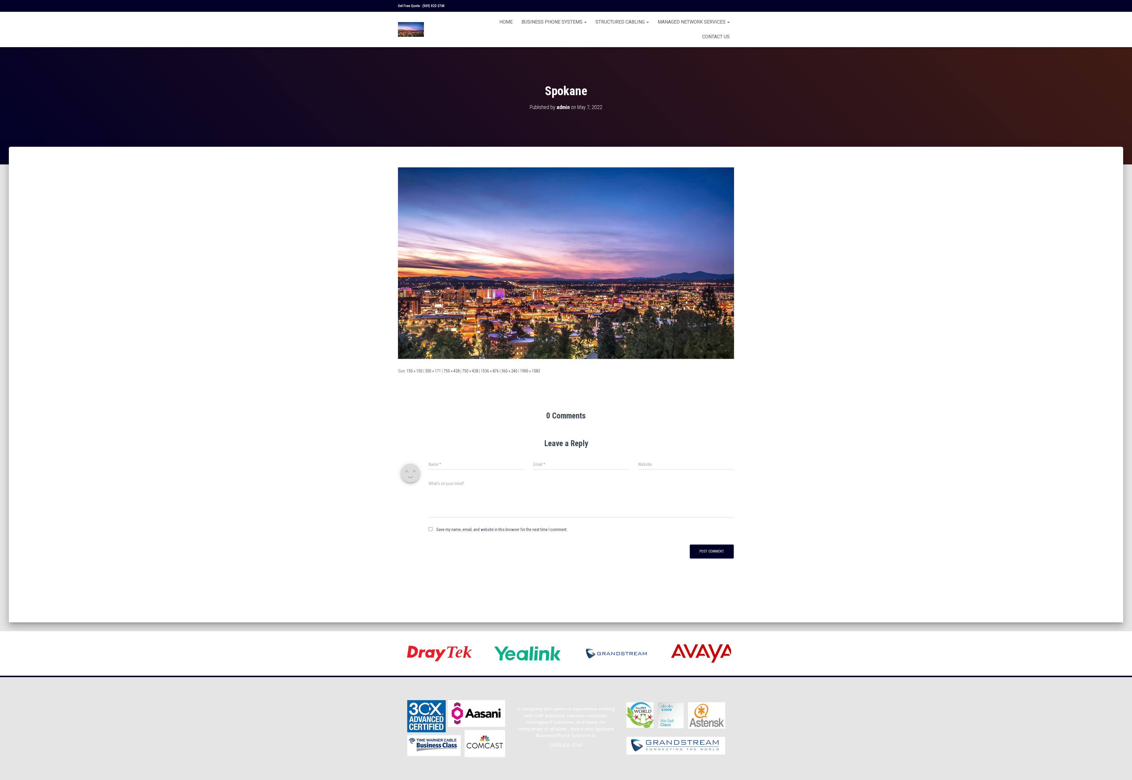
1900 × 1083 (530, 371)
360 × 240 (509, 371)
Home (506, 22)
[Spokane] (566, 262)
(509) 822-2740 (433, 6)
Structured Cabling (620, 22)
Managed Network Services (692, 22)
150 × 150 (414, 371)
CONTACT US (716, 36)
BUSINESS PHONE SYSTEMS (552, 22)
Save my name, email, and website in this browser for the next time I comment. (501, 529)
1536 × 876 (490, 371)
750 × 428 (452, 371)
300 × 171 (433, 371)
